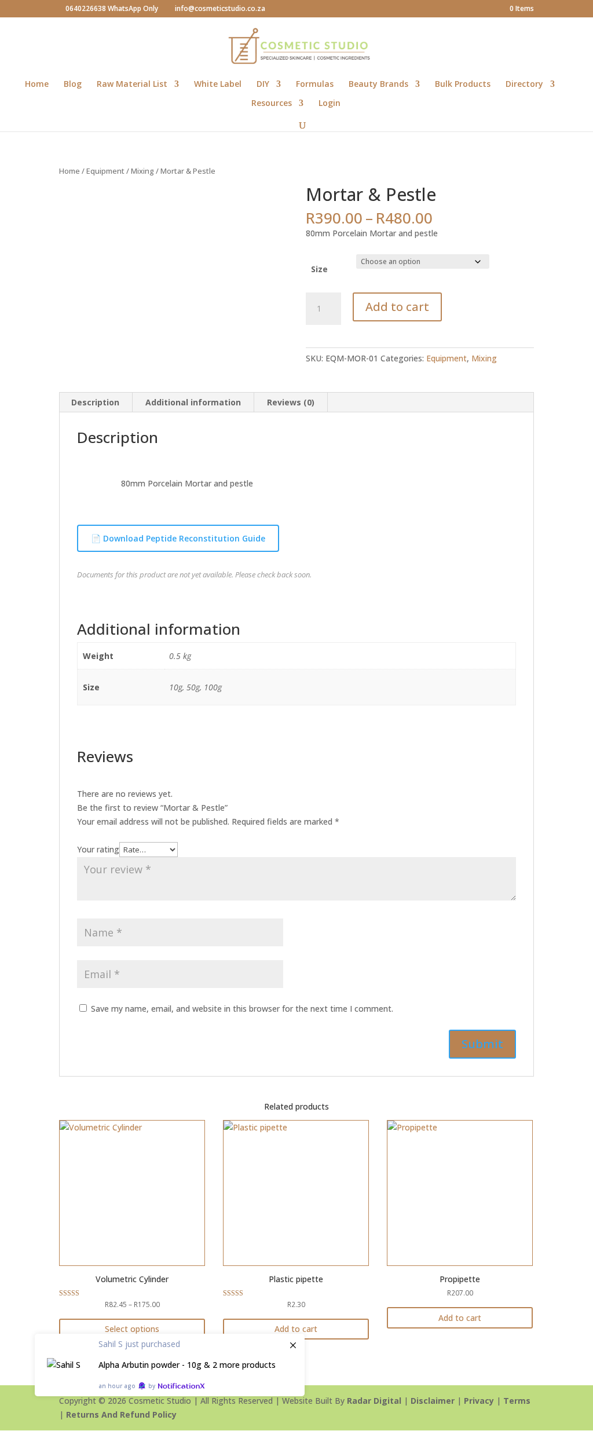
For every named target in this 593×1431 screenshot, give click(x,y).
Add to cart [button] (295, 1328)
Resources (271, 103)
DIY (263, 84)
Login (330, 103)
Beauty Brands (378, 84)
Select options (132, 1328)
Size (319, 269)
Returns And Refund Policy (121, 1414)
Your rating (98, 849)
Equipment (105, 171)
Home (37, 84)
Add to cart (397, 306)
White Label (217, 84)
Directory (524, 84)
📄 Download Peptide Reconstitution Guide (178, 538)
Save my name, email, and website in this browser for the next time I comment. (242, 1008)
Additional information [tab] (193, 402)
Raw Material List (132, 84)
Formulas (315, 84)
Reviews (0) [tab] (290, 402)
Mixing (142, 171)
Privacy (479, 1400)
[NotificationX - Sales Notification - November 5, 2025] (170, 1365)
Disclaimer (433, 1400)
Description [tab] (95, 402)
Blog (73, 84)
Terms (516, 1400)
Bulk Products (462, 84)
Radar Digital (374, 1400)
